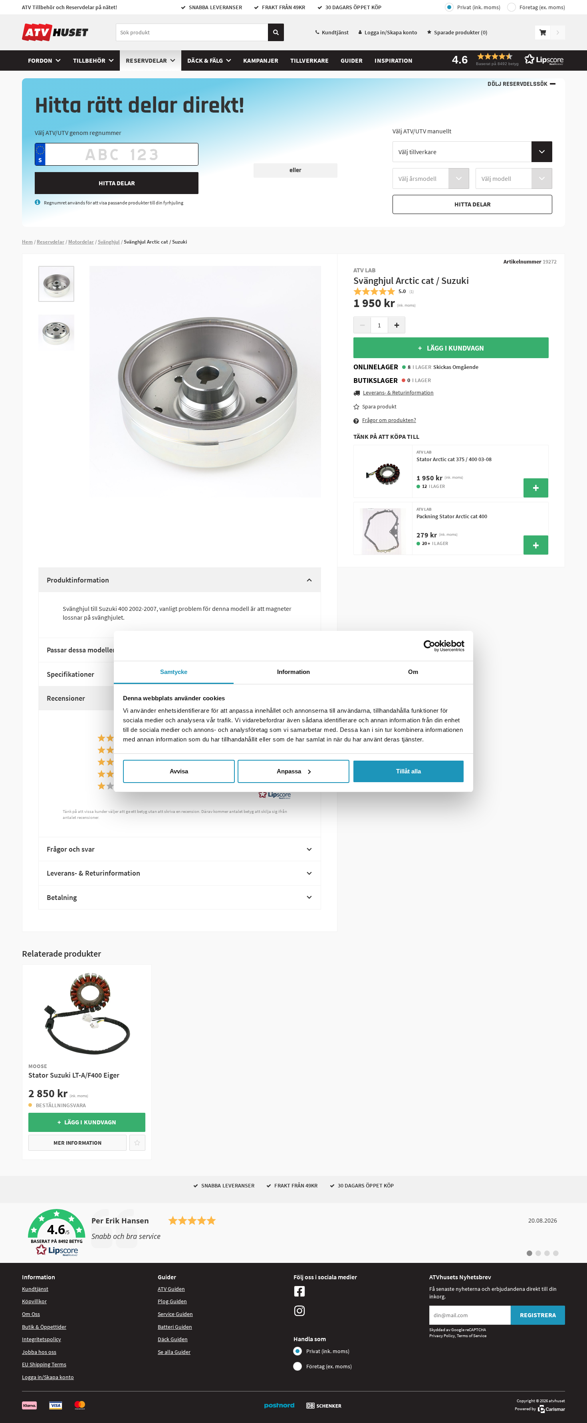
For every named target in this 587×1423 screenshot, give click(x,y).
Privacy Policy (442, 1335)
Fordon (40, 60)
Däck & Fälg (205, 60)
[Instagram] (359, 1311)
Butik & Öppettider (44, 1326)
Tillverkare (309, 60)
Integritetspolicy (41, 1339)
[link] (293, 1233)
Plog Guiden (172, 1301)
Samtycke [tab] (174, 671)
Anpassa (289, 771)
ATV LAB (364, 270)
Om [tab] (413, 671)
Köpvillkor (34, 1301)
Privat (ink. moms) (478, 7)
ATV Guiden (171, 1288)
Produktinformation (78, 580)
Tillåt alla (408, 771)
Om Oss (31, 1314)
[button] (505, 59)
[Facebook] (359, 1291)
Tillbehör (89, 60)
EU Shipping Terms (44, 1364)
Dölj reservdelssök (517, 84)
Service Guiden (175, 1314)
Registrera (538, 1315)
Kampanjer (260, 60)
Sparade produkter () (461, 32)
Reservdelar (146, 60)
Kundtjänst (335, 32)
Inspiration (393, 60)
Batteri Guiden (175, 1326)
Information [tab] (293, 671)
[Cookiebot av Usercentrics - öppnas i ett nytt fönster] (429, 646)
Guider (352, 60)
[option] (56, 284)
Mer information (77, 1142)
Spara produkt (379, 406)
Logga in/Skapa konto (391, 32)
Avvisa (179, 771)
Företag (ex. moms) (542, 7)
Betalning (62, 897)
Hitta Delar (117, 183)
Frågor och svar (71, 849)
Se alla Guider (174, 1352)
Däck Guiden (173, 1339)
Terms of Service (471, 1335)
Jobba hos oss (39, 1352)
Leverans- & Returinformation (93, 873)
